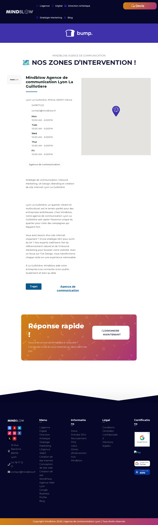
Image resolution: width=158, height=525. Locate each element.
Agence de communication (68, 288)
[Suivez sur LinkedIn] (19, 428)
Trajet (33, 286)
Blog (70, 17)
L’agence (45, 5)
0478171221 (38, 105)
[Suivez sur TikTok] (9, 433)
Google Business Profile (44, 493)
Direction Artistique (79, 5)
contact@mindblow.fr (44, 110)
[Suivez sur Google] (9, 428)
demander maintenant (112, 332)
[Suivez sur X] (9, 438)
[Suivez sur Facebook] (19, 433)
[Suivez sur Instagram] (14, 433)
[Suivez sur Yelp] (14, 428)
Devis (139, 6)
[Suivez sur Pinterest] (14, 438)
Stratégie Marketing (51, 17)
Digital (58, 5)
